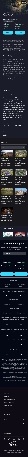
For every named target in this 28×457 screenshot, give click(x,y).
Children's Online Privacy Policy (9, 399)
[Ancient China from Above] (8, 234)
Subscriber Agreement (8, 405)
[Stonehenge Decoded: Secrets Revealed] (20, 234)
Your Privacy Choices (7, 408)
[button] (14, 414)
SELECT (8, 32)
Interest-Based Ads (7, 411)
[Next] (25, 234)
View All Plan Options (9, 56)
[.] (4, 439)
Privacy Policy (6, 396)
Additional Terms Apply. (17, 50)
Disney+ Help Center (18, 379)
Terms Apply (4, 359)
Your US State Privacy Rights (9, 402)
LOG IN (24, 2)
